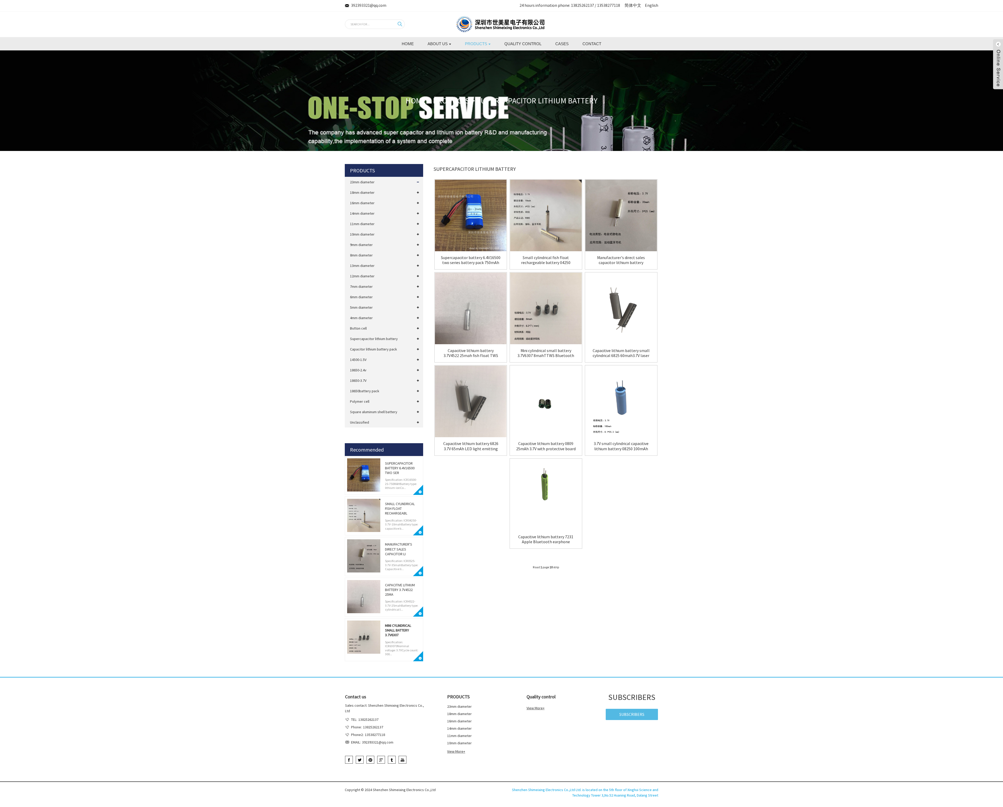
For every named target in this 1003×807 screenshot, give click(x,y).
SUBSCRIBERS (631, 714)
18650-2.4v (358, 370)
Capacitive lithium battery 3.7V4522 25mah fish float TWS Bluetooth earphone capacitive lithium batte (470, 353)
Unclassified (359, 422)
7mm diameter (361, 286)
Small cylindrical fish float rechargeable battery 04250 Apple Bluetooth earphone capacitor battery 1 (545, 260)
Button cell (358, 328)
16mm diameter (362, 203)
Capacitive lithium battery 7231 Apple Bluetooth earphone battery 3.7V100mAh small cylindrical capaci (545, 539)
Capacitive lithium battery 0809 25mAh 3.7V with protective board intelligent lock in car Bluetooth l (546, 446)
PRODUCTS (451, 101)
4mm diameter (361, 317)
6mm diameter (361, 297)
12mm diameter (362, 276)
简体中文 (633, 5)
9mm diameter (361, 244)
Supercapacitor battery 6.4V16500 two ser (400, 468)
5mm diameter (361, 307)
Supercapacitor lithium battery (536, 101)
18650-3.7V (358, 380)
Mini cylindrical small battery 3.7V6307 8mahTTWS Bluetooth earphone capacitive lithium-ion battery (545, 353)
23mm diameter (362, 182)
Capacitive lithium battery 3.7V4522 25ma (400, 590)
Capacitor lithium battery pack (373, 349)
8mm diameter (361, 255)
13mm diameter (362, 265)
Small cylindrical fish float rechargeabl (400, 508)
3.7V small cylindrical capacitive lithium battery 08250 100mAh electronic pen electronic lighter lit (621, 446)
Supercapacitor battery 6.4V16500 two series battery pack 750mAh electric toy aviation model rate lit (470, 260)
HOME (416, 101)
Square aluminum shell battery (373, 412)
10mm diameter (362, 234)
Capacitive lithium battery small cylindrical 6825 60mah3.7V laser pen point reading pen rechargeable (621, 353)
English (651, 5)
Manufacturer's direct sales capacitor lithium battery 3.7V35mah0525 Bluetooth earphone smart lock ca (621, 260)
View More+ (456, 751)
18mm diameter (362, 192)
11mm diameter (362, 223)
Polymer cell (359, 401)
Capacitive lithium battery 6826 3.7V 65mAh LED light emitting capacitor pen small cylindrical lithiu (470, 446)
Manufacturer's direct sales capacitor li (398, 549)
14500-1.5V (358, 359)
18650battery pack (364, 391)
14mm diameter (362, 213)
